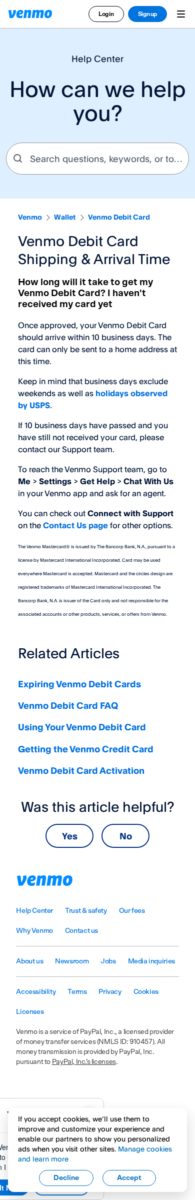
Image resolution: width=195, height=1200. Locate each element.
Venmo (30, 217)
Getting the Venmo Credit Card (86, 748)
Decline (66, 1177)
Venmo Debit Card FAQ (68, 705)
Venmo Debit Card (119, 217)
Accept (129, 1177)
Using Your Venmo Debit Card (82, 726)
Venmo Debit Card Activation (81, 770)
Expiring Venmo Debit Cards (79, 683)
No (126, 835)
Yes (70, 835)
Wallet (65, 217)
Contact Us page (75, 525)
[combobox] (97, 159)
